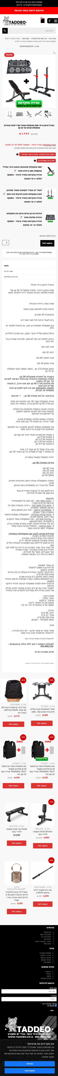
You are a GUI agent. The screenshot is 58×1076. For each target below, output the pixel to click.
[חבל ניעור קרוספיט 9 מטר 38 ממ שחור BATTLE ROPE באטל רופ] (13, 690)
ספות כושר (25, 38)
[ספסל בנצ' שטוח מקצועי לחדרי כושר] (16, 813)
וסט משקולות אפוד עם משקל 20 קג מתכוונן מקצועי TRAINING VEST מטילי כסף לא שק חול (42, 770)
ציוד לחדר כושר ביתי (25, 254)
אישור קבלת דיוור (49, 1004)
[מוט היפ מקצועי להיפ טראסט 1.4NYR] (42, 873)
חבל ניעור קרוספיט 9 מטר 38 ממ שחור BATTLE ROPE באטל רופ (13, 710)
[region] (29, 1058)
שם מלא (53, 988)
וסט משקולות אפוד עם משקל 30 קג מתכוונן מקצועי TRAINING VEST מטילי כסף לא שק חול (13, 770)
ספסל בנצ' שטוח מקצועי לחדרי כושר (16, 830)
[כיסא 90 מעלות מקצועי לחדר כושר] (42, 814)
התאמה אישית (30, 1071)
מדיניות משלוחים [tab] (11, 277)
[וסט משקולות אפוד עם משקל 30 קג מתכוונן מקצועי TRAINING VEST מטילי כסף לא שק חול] (13, 748)
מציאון (20, 252)
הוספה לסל (47, 243)
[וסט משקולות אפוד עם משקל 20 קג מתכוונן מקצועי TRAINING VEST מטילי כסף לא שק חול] (42, 748)
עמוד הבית (52, 38)
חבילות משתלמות (28, 252)
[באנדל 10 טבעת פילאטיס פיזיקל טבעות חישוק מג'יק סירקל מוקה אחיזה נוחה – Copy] (16, 873)
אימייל (54, 996)
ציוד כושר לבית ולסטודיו (39, 38)
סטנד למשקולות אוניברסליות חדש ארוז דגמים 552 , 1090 (42, 710)
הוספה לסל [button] (42, 723)
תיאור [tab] (6, 266)
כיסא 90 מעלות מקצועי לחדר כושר (42, 832)
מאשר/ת (50, 1006)
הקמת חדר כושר (40, 252)
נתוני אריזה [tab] (8, 271)
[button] (54, 53)
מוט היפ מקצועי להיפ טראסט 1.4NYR (43, 891)
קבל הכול (30, 1064)
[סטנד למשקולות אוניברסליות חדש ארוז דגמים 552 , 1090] (42, 691)
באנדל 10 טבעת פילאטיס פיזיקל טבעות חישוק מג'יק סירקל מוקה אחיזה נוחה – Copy (17, 896)
